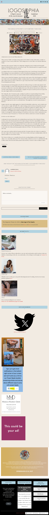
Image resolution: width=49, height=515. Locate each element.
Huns (29, 32)
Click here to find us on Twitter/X (20, 332)
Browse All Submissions (40, 494)
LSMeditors (10, 32)
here (25, 224)
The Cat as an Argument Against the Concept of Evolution (37, 158)
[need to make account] (43, 1)
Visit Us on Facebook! (24, 307)
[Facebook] (41, 1)
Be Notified (8, 482)
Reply (7, 181)
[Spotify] (47, 1)
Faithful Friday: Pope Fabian (11, 157)
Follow (8, 503)
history (26, 32)
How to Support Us (40, 499)
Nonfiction (17, 32)
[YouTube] (45, 1)
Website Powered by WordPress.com (24, 512)
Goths (23, 32)
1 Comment (40, 32)
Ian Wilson (33, 32)
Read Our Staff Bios (40, 489)
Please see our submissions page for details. (12, 301)
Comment (43, 202)
